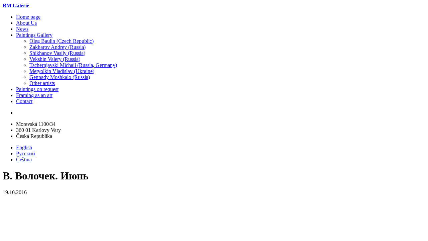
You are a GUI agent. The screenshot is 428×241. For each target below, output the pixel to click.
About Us (26, 23)
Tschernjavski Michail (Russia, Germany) (73, 65)
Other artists (42, 83)
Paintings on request (37, 89)
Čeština (24, 159)
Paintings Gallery (34, 35)
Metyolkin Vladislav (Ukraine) (61, 71)
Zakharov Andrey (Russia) (57, 47)
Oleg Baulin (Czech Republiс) (61, 41)
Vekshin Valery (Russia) (54, 59)
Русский (25, 153)
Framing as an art (34, 95)
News (22, 29)
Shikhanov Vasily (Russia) (57, 53)
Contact (24, 101)
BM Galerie (16, 5)
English (24, 147)
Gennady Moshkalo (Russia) (59, 77)
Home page (28, 17)
